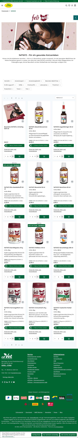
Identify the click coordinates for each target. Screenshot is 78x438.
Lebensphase (44, 85)
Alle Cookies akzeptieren (68, 434)
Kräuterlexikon (31, 363)
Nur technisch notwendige (50, 434)
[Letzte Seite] (22, 98)
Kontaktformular (16, 373)
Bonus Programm (58, 363)
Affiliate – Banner (32, 378)
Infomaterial (19, 412)
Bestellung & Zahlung (60, 374)
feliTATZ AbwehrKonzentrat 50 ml (38, 127)
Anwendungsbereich (35, 81)
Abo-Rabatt (30, 361)
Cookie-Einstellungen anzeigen (63, 369)
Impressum (57, 365)
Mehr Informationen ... (8, 436)
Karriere (56, 356)
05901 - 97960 (6, 365)
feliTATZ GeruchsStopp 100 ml (63, 248)
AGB (55, 361)
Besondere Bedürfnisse (52, 81)
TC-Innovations (58, 427)
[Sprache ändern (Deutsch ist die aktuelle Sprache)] (75, 1)
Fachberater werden (33, 369)
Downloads (30, 365)
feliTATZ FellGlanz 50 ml (37, 248)
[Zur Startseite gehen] (33, 5)
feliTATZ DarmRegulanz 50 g (13, 248)
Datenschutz (57, 376)
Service (30, 354)
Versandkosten (58, 358)
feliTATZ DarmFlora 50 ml (62, 187)
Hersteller (7, 81)
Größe (21, 85)
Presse (55, 412)
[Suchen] (66, 5)
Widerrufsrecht (58, 367)
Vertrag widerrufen (8, 377)
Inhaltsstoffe (31, 85)
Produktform (8, 89)
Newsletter (30, 374)
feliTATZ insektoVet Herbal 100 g (62, 308)
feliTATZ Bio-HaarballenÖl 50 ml (13, 188)
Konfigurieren (36, 434)
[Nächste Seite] (18, 98)
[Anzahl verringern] (5, 156)
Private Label (31, 371)
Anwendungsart (19, 81)
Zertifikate (57, 371)
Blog (28, 376)
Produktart (55, 85)
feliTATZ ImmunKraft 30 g (37, 308)
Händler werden (32, 367)
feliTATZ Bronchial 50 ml (37, 187)
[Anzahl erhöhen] (10, 156)
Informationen (59, 354)
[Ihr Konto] (72, 5)
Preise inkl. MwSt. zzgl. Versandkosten (10, 150)
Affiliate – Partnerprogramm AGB (37, 382)
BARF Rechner (39, 412)
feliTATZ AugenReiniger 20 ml (63, 127)
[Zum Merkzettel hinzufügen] (22, 121)
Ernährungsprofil (9, 85)
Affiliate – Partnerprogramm (35, 380)
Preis (27, 89)
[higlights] (75, 17)
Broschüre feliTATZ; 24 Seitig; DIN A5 (14, 127)
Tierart (19, 89)
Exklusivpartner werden (34, 356)
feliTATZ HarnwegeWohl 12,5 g (13, 308)
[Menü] (2, 5)
